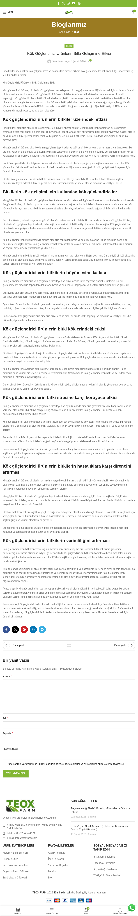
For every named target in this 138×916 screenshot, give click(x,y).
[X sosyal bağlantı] (63, 3)
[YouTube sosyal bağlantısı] (73, 3)
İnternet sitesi (10, 749)
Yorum (7, 676)
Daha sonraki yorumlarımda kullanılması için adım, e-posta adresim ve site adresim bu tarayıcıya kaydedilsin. (66, 764)
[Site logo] (69, 12)
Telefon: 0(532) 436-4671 (21, 833)
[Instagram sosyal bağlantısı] (68, 3)
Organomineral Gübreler (16, 871)
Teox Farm (57, 61)
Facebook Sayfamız (104, 863)
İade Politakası (56, 859)
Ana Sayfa (64, 32)
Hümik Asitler (10, 859)
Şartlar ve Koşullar (58, 865)
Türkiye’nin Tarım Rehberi (107, 875)
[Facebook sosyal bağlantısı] (58, 3)
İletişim (52, 871)
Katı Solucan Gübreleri (15, 865)
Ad (5, 718)
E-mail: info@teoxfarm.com (22, 838)
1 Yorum (92, 817)
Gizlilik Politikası (56, 853)
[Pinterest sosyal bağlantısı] (79, 3)
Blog (76, 32)
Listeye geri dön (69, 645)
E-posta (8, 733)
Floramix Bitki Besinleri (15, 853)
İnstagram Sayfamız (104, 857)
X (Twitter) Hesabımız (105, 869)
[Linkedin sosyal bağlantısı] (33, 629)
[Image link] (21, 806)
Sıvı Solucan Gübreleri (15, 877)
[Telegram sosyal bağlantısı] (42, 629)
